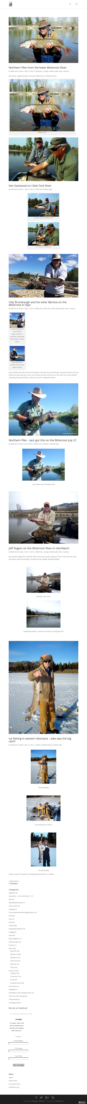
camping (12, 909)
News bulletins (14, 939)
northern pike (53, 71)
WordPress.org (14, 1087)
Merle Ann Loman (17, 71)
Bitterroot (39, 71)
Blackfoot (13, 958)
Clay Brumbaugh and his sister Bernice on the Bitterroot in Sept (38, 303)
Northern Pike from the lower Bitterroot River (38, 67)
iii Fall (52, 309)
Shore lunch (13, 986)
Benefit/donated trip (16, 903)
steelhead (12, 989)
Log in (11, 1077)
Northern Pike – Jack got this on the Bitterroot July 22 (42, 440)
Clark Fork (38, 189)
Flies (10, 919)
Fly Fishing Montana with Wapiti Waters (18, 1013)
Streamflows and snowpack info (20, 993)
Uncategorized (14, 1003)
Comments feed (14, 1084)
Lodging (11, 932)
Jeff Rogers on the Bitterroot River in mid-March (39, 548)
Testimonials (13, 999)
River (60, 71)
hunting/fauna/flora (15, 929)
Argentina (12, 893)
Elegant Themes (38, 1101)
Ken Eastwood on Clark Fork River (30, 186)
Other (12, 967)
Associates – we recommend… (19, 896)
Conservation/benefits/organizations (21, 912)
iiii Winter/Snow (46, 745)
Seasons (66, 71)
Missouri (13, 964)
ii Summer (45, 444)
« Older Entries (14, 881)
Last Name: (19, 1056)
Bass (10, 899)
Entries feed (13, 1081)
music (11, 935)
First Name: (18, 1048)
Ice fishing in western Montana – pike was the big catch (40, 740)
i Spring (45, 71)
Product (11, 945)
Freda (11, 922)
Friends (38, 745)
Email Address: (18, 1041)
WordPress (59, 1101)
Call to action (13, 906)
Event (11, 916)
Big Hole (13, 951)
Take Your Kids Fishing (16, 996)
